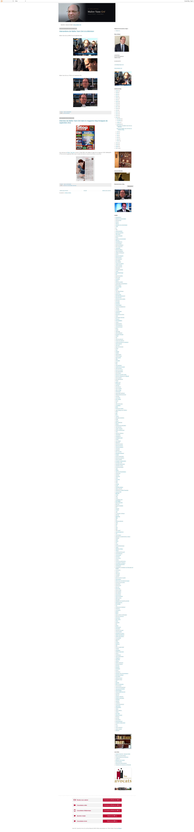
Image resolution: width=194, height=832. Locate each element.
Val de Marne (118, 535)
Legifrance (118, 758)
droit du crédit (118, 590)
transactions (118, 719)
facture (117, 611)
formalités (118, 302)
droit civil (117, 587)
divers (117, 328)
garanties (117, 622)
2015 (117, 110)
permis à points (119, 459)
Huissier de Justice (119, 408)
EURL (117, 407)
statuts (117, 709)
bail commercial (119, 422)
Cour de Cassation (119, 232)
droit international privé (120, 296)
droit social (118, 277)
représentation (119, 690)
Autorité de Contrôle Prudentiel (122, 490)
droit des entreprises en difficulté (122, 376)
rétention (117, 701)
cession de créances (120, 340)
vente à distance (119, 727)
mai (118, 135)
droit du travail (118, 257)
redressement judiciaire (120, 687)
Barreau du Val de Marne (121, 755)
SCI (116, 525)
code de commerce (119, 433)
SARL (117, 522)
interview (68, 113)
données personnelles (120, 582)
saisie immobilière (119, 251)
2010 (117, 143)
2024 (117, 94)
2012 (117, 115)
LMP (116, 512)
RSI (116, 519)
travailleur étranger (119, 334)
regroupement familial (120, 689)
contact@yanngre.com (119, 64)
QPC (117, 413)
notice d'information (120, 656)
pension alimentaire (120, 456)
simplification (118, 707)
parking (117, 661)
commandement (119, 553)
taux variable (118, 399)
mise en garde (118, 388)
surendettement (119, 242)
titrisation (117, 716)
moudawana (118, 655)
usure (117, 726)
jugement (117, 639)
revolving (117, 693)
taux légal (118, 713)
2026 (117, 90)
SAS (116, 524)
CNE (117, 496)
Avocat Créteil (118, 492)
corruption (118, 574)
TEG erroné (118, 234)
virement (117, 730)
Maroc (117, 289)
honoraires (118, 628)
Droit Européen (119, 761)
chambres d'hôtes (119, 549)
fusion (117, 621)
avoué (117, 544)
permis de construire (120, 458)
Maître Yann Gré (71, 152)
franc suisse (118, 619)
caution (117, 322)
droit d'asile (118, 588)
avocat (64, 113)
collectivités (118, 434)
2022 (117, 97)
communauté (118, 555)
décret (117, 237)
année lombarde (119, 235)
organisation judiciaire (120, 393)
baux (117, 362)
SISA (117, 527)
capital (117, 547)
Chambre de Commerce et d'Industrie (123, 764)
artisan (117, 421)
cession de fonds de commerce (122, 342)
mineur (117, 653)
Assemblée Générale (120, 317)
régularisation (118, 354)
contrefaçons (118, 566)
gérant (117, 625)
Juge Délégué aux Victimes (121, 410)
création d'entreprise (120, 252)
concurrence (118, 558)
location (117, 454)
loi (116, 228)
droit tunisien (118, 594)
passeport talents (119, 664)
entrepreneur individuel (120, 607)
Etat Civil (117, 504)
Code (117, 498)
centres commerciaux (120, 430)
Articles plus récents (64, 190)
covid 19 (117, 576)
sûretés (117, 712)
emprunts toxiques (119, 447)
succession (118, 397)
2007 (117, 148)
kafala (117, 641)
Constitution (118, 405)
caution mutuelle (119, 428)
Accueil (85, 190)
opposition (118, 659)
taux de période (119, 266)
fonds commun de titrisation (121, 614)
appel (117, 539)
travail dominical (119, 721)
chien (117, 431)
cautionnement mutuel (120, 367)
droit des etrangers (119, 255)
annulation (118, 360)
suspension (118, 473)
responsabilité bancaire (120, 692)
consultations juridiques (120, 562)
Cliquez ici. (118, 30)
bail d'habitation (119, 320)
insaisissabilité (119, 631)
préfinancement (119, 678)
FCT (116, 507)
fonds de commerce (120, 616)
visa (116, 402)
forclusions (118, 618)
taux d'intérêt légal (119, 272)
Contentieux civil (119, 499)
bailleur (117, 424)
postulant (117, 667)
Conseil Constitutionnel (120, 306)
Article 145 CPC (119, 488)
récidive (117, 353)
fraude (117, 380)
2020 (117, 101)
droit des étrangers (119, 245)
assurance (118, 292)
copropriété (118, 248)
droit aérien (118, 584)
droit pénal (118, 268)
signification (118, 705)
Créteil (117, 336)
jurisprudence (118, 217)
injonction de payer (119, 630)
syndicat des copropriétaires (121, 283)
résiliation (118, 699)
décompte (118, 599)
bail (116, 274)
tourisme (117, 718)
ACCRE (117, 484)
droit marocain (118, 297)
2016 (117, 108)
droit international (119, 379)
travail (117, 401)
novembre (119, 120)
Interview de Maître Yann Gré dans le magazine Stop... (124, 129)
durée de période (119, 596)
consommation (119, 311)
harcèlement (118, 627)
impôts (117, 330)
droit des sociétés (119, 282)
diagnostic (118, 442)
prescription (118, 260)
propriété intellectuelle (120, 464)
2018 (117, 105)
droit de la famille (119, 276)
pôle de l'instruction (120, 684)
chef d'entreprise (119, 325)
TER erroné (118, 530)
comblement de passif (120, 552)
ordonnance (118, 391)
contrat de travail (119, 326)
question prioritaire (119, 467)
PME (117, 518)
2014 (117, 112)
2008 (117, 146)
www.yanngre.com (77, 24)
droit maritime (118, 591)
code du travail (119, 368)
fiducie (117, 613)
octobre (118, 122)
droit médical (118, 593)
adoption (117, 538)
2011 (117, 117)
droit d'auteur (118, 373)
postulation (118, 668)
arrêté (117, 419)
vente (117, 478)
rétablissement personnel (121, 394)
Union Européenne (119, 532)
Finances (117, 319)
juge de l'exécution (119, 346)
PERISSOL (118, 516)
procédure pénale (119, 269)
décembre (119, 118)
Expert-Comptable (119, 505)
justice (117, 348)
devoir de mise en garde (121, 577)
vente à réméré (119, 729)
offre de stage (118, 390)
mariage (117, 351)
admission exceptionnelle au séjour (123, 536)
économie (118, 479)
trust (116, 724)
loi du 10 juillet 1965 (120, 647)
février (118, 140)
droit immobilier (119, 259)
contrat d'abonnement (120, 564)
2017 (117, 106)
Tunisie (117, 416)
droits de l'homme (119, 445)
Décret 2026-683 (119, 502)
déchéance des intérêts (120, 299)
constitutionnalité (119, 438)
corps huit (118, 573)
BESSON (117, 493)
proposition (118, 672)
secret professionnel (120, 704)
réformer (117, 695)
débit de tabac (118, 598)
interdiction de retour (120, 633)
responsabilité (118, 305)
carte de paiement (119, 339)
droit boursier (118, 585)
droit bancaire (118, 220)
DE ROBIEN (118, 501)
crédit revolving (119, 265)
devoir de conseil (119, 370)
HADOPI (117, 508)
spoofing (117, 396)
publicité (117, 682)
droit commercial (119, 246)
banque (117, 222)
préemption (118, 676)
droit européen (119, 377)
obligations (118, 658)
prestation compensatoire (121, 461)
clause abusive (119, 343)
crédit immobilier (119, 231)
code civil (117, 345)
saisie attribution (119, 333)
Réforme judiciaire (119, 521)
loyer (117, 350)
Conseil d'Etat (118, 286)
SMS (117, 529)
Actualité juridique (119, 487)
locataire (117, 642)
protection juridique (120, 675)
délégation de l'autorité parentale (122, 601)
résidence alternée (119, 696)
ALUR (117, 485)
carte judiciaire (119, 365)
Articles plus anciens (106, 190)
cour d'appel (118, 441)
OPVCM (117, 515)
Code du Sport (119, 356)
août (118, 131)
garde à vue (118, 382)
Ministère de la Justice (120, 760)
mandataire (118, 650)
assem (117, 541)
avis (116, 542)
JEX (116, 337)
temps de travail (119, 715)
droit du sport (118, 294)
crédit (117, 226)
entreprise (118, 608)
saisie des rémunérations (121, 471)
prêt (116, 681)
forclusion (118, 300)
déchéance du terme (120, 314)
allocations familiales (120, 417)
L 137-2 (117, 510)
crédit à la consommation (121, 239)
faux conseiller (119, 451)
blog (116, 363)
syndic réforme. (119, 710)
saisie (117, 316)
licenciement (118, 387)
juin (118, 133)
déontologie (118, 604)
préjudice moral (119, 679)
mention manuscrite (120, 651)
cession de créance (120, 263)
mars (118, 139)
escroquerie (118, 610)
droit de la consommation (68, 185)
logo (116, 645)
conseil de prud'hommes (121, 561)
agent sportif (118, 357)
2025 (117, 92)
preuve (117, 670)
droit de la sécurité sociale (121, 374)
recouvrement (118, 685)
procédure (118, 303)
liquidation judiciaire (120, 453)
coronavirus (118, 570)
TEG (116, 229)
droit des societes (119, 444)
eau (116, 605)
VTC (116, 533)
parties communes (119, 662)
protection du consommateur (121, 225)
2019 (117, 103)
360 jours (117, 240)
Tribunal (117, 308)
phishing (117, 665)
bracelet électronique (120, 545)
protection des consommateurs (122, 673)
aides (117, 359)
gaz (116, 624)
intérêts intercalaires (120, 636)
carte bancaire (118, 427)
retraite (117, 470)
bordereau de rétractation (121, 425)
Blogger (120, 828)
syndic (117, 271)
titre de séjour (118, 285)
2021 (117, 99)
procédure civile (119, 462)
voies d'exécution (119, 404)
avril (118, 137)
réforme (117, 223)
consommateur (119, 243)
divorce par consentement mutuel (122, 580)
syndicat (117, 475)
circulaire (117, 309)
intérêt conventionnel (120, 635)
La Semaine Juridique (120, 513)
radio (117, 468)
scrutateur (118, 702)
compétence (118, 436)
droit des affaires (119, 249)
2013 (117, 113)
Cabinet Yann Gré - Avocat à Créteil (123, 754)
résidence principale (120, 698)
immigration (118, 383)
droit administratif (119, 371)
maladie (117, 648)
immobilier (118, 279)
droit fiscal (118, 313)
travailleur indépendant (120, 722)
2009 (117, 144)
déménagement (119, 602)
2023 (117, 96)
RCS (117, 414)
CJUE (117, 495)
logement (117, 644)
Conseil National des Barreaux (122, 757)
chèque (117, 550)
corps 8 (117, 571)
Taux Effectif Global (119, 291)
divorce (117, 280)
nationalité (118, 331)
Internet (117, 288)
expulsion (118, 450)
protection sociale (119, 465)
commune (118, 556)
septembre (119, 124)
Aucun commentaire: (67, 111)
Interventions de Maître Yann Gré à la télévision (76, 31)
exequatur (118, 448)
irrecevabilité (118, 638)
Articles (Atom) (68, 192)
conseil (117, 559)
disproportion (118, 579)
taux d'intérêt (118, 262)
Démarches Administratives (121, 763)
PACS (117, 411)
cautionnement (119, 323)
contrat (117, 439)
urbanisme (118, 476)
